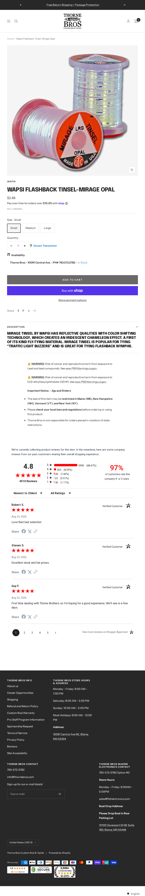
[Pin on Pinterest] (23, 311)
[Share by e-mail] (34, 311)
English (135, 893)
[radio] (72, 465)
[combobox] (133, 894)
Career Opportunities (20, 692)
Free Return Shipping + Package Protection (73, 5)
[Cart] (136, 21)
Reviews (12, 746)
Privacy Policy (15, 739)
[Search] (16, 21)
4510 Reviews (32, 481)
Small (13, 228)
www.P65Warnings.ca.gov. (81, 368)
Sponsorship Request (20, 726)
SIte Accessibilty (17, 753)
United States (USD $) (21, 842)
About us (12, 686)
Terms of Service (17, 733)
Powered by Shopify (59, 852)
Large (47, 228)
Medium (30, 228)
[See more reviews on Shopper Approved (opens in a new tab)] (35, 531)
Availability (18, 255)
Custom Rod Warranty (21, 713)
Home (10, 38)
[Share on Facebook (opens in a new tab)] (24, 531)
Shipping (12, 699)
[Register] (59, 794)
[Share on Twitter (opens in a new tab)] (30, 531)
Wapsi (11, 181)
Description (16, 326)
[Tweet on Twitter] (28, 311)
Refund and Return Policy (22, 706)
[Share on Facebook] (18, 311)
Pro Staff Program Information (26, 719)
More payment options (72, 300)
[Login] (128, 21)
